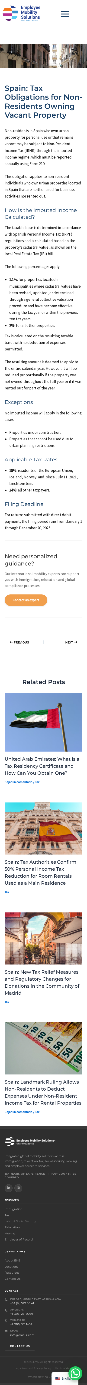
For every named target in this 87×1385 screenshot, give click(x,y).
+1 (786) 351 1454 (21, 1324)
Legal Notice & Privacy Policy (33, 1368)
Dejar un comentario (18, 782)
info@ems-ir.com (22, 1335)
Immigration (14, 1209)
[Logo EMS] (21, 13)
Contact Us (12, 1278)
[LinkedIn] (9, 1188)
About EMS (12, 1260)
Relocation (12, 1227)
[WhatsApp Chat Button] (75, 1373)
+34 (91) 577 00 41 (22, 1303)
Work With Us (64, 1368)
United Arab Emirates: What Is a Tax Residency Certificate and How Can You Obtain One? (42, 766)
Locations (11, 1266)
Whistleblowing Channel (43, 1376)
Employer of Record (19, 1239)
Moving (10, 1233)
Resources (12, 1272)
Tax (37, 782)
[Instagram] (18, 1188)
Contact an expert (26, 600)
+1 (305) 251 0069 (21, 1313)
